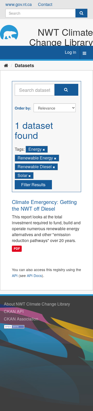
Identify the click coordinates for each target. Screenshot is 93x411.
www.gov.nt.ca (18, 4)
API (15, 275)
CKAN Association (21, 319)
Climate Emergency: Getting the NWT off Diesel (44, 205)
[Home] (6, 65)
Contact (45, 4)
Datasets (24, 65)
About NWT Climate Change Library (37, 304)
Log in (70, 52)
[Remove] (44, 149)
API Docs (34, 275)
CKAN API (14, 311)
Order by (22, 108)
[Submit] (81, 13)
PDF (17, 248)
